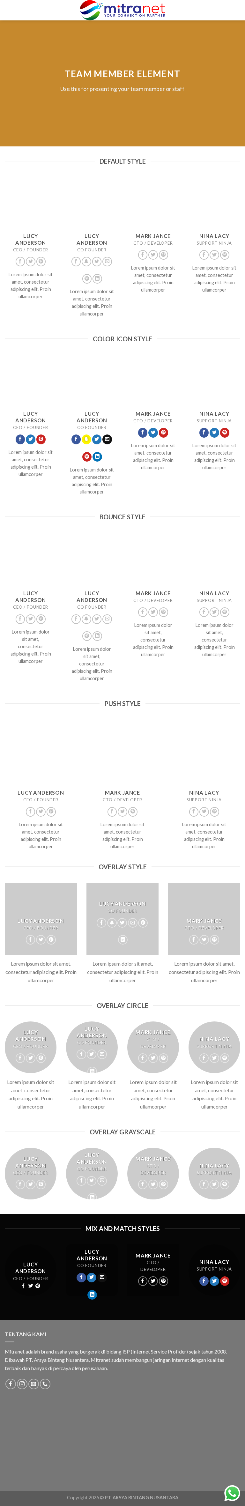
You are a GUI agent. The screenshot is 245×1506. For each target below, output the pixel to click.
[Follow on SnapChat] (86, 261)
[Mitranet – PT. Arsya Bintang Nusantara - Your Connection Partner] (122, 10)
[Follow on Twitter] (30, 261)
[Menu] (10, 10)
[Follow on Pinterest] (41, 261)
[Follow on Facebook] (20, 261)
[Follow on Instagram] (22, 1384)
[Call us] (45, 1384)
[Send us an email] (107, 261)
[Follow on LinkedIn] (97, 279)
